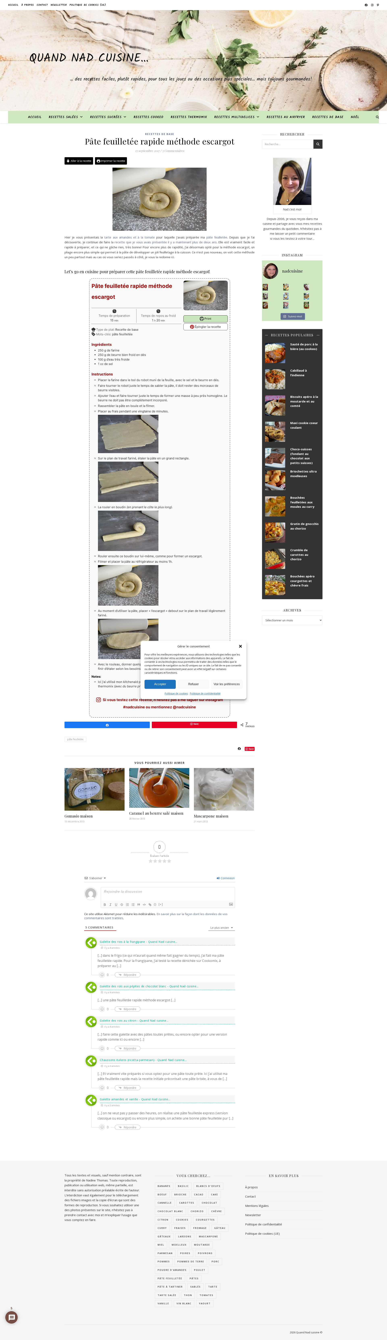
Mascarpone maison (211, 816)
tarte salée (167, 1295)
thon (188, 1295)
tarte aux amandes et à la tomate (129, 237)
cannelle (165, 1202)
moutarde (202, 1244)
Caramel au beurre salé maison (156, 813)
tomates (206, 1295)
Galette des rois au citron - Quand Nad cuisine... (134, 1020)
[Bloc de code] (144, 904)
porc (215, 1261)
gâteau (220, 1227)
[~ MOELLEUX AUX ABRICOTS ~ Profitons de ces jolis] (265, 287)
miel (161, 1244)
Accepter (160, 684)
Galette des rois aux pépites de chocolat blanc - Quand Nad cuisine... (149, 986)
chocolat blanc (170, 1211)
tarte (212, 1286)
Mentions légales (257, 1206)
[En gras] (105, 904)
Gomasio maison (78, 816)
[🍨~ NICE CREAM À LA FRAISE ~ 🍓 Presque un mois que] (286, 305)
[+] (161, 904)
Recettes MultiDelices (234, 117)
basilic (183, 1185)
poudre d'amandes (172, 1269)
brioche (180, 1194)
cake (214, 1194)
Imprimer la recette (112, 161)
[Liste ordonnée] (127, 904)
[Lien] (150, 904)
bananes (164, 1185)
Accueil (13, 5)
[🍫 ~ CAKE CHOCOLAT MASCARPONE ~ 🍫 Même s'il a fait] (306, 287)
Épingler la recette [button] (207, 327)
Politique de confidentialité (205, 693)
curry (162, 1227)
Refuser (193, 684)
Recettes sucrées (106, 117)
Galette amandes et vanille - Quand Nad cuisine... (135, 1099)
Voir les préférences (227, 684)
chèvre (216, 1211)
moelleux (179, 1244)
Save (251, 748)
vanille (163, 1303)
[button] (240, 646)
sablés (195, 1286)
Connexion (227, 878)
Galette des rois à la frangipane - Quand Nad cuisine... (138, 942)
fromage (200, 1227)
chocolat (209, 1202)
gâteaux (164, 1236)
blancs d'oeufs (208, 1185)
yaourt (205, 1303)
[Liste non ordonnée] (133, 904)
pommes (164, 1261)
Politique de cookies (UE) (88, 5)
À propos (27, 5)
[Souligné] (116, 904)
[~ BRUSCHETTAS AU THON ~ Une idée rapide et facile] (265, 305)
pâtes (194, 1278)
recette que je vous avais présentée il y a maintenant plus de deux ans (165, 242)
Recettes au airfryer (286, 117)
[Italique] (110, 904)
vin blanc (184, 1303)
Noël (355, 117)
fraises (180, 1227)
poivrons (205, 1253)
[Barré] (122, 904)
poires (185, 1253)
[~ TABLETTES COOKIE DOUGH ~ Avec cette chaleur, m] (306, 296)
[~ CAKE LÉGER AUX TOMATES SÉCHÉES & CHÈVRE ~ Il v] (286, 287)
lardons (184, 1236)
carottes (186, 1202)
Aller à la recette (80, 161)
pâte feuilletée (216, 237)
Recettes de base (327, 117)
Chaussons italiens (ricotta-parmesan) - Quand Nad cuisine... (143, 1060)
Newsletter (59, 5)
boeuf (162, 1194)
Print (207, 319)
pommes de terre (190, 1261)
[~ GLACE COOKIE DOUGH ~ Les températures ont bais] (265, 296)
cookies (182, 1219)
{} (155, 904)
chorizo (197, 1211)
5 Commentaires (173, 151)
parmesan (165, 1253)
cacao (199, 1194)
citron (163, 1219)
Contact (42, 5)
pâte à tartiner (170, 1286)
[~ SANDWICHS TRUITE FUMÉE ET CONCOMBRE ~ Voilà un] (306, 305)
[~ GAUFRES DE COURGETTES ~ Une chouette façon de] (286, 296)
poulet (199, 1269)
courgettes (205, 1219)
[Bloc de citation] (138, 904)
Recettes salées (63, 117)
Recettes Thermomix (189, 117)
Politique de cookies (176, 693)
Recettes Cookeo (148, 117)
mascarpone (208, 1236)
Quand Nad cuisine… (89, 59)
